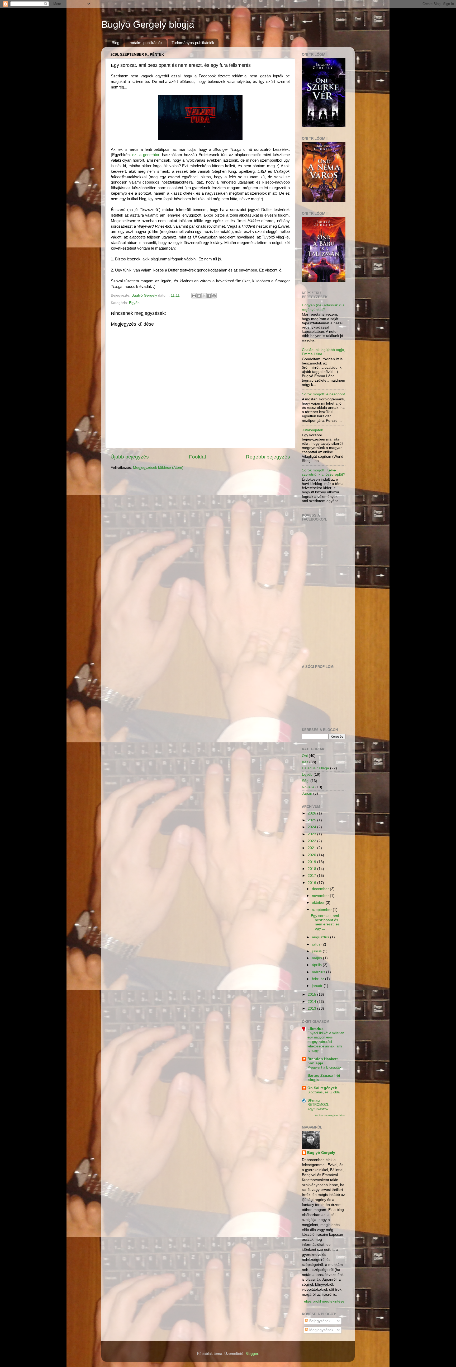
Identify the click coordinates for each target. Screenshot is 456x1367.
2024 (312, 827)
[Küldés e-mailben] (194, 295)
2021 (312, 848)
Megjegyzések (320, 1330)
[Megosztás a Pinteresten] (214, 295)
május (317, 958)
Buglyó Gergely (321, 1153)
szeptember (322, 910)
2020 (312, 855)
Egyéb (134, 303)
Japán (307, 793)
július (316, 944)
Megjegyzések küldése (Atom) (158, 468)
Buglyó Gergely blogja (147, 24)
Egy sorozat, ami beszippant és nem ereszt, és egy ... (325, 922)
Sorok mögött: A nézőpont (323, 394)
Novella (308, 787)
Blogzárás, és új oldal (323, 1092)
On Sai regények (322, 1088)
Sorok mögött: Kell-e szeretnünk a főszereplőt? (323, 472)
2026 (312, 813)
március (319, 972)
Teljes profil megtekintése (323, 1301)
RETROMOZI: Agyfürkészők (318, 1107)
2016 (312, 883)
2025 (312, 820)
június (317, 951)
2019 (312, 862)
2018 (312, 869)
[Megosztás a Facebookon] (209, 295)
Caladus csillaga (315, 768)
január (318, 986)
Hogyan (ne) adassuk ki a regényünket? (323, 307)
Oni (305, 756)
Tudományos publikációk (193, 42)
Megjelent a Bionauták (324, 1067)
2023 (312, 834)
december (321, 889)
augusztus (321, 937)
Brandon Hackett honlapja (322, 1061)
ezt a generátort (146, 155)
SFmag (313, 1100)
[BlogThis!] (199, 295)
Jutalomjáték (312, 430)
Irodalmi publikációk (146, 42)
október (319, 903)
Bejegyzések (319, 1321)
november (321, 896)
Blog (115, 42)
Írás (305, 762)
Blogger (251, 1354)
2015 (312, 994)
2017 (312, 876)
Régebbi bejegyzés (268, 457)
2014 (312, 1002)
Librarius (315, 1029)
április (317, 965)
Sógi (305, 781)
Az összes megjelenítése (330, 1115)
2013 (312, 1008)
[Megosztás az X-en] (204, 295)
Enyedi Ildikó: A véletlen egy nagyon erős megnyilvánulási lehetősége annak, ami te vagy (325, 1042)
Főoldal (197, 457)
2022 (312, 841)
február (318, 979)
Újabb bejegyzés (130, 457)
